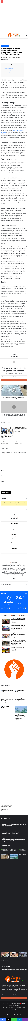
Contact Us (14, 1009)
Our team (11, 1007)
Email (2, 475)
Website (2, 481)
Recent (13, 615)
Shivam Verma (14, 542)
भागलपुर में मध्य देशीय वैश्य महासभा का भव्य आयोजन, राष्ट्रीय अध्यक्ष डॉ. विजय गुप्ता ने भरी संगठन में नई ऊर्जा (18, 634)
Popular (5, 615)
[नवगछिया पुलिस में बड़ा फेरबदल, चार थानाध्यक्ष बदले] (23, 954)
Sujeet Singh (14, 562)
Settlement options (8, 70)
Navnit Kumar (14, 523)
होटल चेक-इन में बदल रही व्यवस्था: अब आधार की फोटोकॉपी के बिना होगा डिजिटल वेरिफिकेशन (7, 699)
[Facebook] (11, 517)
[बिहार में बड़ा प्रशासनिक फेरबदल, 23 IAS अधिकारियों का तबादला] (14, 954)
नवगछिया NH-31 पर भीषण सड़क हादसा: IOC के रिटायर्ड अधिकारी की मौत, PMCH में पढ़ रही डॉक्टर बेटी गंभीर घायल (18, 642)
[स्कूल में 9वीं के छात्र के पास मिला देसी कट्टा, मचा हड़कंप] (6, 650)
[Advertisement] (14, 17)
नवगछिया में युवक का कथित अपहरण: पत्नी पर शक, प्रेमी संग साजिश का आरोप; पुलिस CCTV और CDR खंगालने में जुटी (18, 627)
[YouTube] (16, 517)
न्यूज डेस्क (3, 57)
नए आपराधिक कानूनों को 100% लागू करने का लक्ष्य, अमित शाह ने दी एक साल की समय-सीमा (20, 699)
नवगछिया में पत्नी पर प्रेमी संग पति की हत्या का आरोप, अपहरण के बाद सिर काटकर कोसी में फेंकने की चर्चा (18, 620)
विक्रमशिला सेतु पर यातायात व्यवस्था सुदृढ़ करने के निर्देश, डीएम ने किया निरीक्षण (7, 436)
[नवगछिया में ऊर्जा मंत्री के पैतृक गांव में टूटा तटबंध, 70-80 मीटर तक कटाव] (23, 903)
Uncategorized (9, 43)
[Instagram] (18, 517)
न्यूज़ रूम (14, 529)
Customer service (8, 72)
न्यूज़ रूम (14, 556)
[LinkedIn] (15, 517)
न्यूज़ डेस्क (14, 534)
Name (2, 470)
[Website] (10, 517)
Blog (14, 1007)
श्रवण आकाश (14, 548)
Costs (5, 74)
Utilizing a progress (8, 68)
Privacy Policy (18, 1007)
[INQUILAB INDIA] (14, 35)
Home (3, 43)
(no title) (3, 441)
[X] (13, 356)
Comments (22, 615)
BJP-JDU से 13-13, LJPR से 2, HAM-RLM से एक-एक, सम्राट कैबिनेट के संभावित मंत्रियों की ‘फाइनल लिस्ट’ (21, 428)
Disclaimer (24, 1007)
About (7, 1007)
